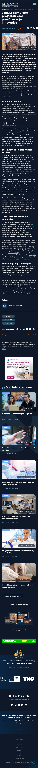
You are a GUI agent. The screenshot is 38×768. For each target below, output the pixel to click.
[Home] (2, 9)
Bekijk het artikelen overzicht (14, 596)
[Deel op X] (31, 28)
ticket (4, 349)
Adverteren (19, 742)
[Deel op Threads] (28, 28)
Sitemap (19, 753)
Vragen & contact (19, 739)
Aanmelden (19, 729)
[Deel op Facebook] (27, 329)
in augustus (32, 255)
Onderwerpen (19, 744)
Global (19, 755)
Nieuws (6, 9)
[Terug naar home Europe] (10, 4)
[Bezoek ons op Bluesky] (16, 705)
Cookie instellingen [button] (19, 758)
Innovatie (8, 316)
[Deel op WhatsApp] (33, 329)
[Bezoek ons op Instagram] (26, 705)
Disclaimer (19, 750)
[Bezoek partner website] (8, 678)
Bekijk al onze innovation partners (19, 667)
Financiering (8, 323)
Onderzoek (8, 320)
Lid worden (19, 630)
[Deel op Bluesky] (34, 28)
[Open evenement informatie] (33, 763)
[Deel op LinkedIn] (30, 329)
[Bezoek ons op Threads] (12, 705)
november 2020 (13, 253)
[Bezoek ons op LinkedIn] (22, 705)
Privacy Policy (19, 747)
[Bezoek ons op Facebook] (19, 705)
